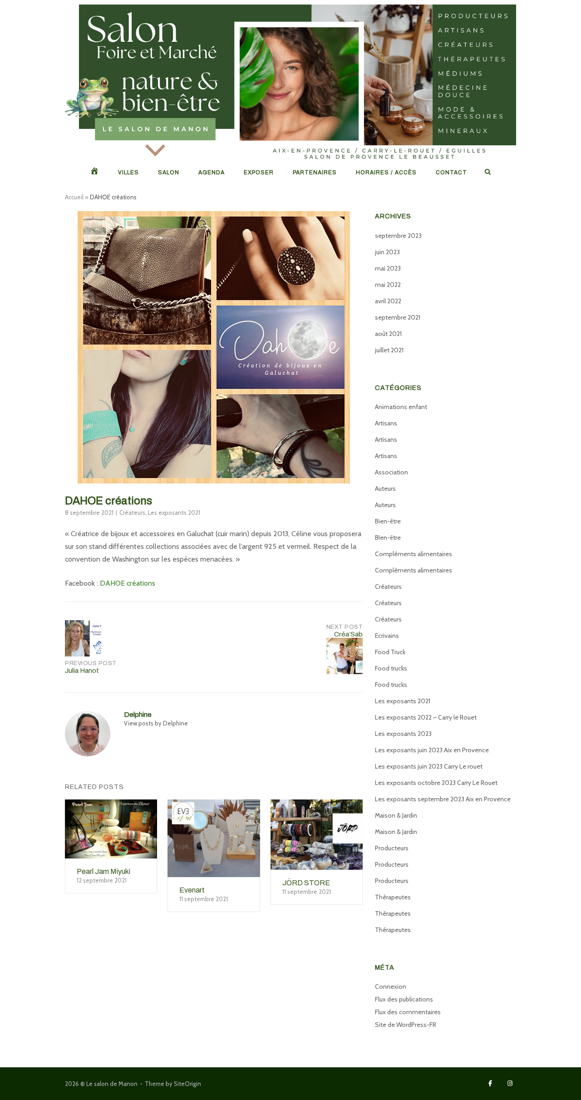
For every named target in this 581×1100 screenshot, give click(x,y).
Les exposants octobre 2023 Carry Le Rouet (436, 783)
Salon (168, 172)
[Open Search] (488, 172)
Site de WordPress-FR (405, 1025)
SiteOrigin (187, 1083)
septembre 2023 (398, 236)
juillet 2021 (389, 350)
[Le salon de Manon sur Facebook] (490, 1083)
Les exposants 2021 (174, 512)
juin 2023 (387, 252)
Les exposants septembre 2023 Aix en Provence (443, 799)
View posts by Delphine (156, 723)
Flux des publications (404, 999)
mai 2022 (388, 285)
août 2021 (388, 334)
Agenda (211, 172)
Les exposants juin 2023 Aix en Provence (432, 750)
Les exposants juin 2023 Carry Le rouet (429, 766)
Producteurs (392, 848)
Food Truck (390, 652)
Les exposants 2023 (403, 734)
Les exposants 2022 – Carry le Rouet (426, 717)
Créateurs (132, 512)
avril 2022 (388, 301)
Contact (451, 172)
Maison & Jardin (396, 815)
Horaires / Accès (386, 172)
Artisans (386, 423)
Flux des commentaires (408, 1012)
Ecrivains (387, 635)
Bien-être (388, 521)
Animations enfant (401, 407)
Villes (128, 172)
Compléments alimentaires (413, 554)
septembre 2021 (397, 317)
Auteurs (385, 488)
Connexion (390, 986)
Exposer (259, 172)
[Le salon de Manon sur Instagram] (510, 1083)
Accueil (74, 197)
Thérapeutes (393, 897)
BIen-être (388, 537)
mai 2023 (388, 268)
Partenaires (315, 172)
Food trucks (391, 668)
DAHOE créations (127, 583)
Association (391, 472)
